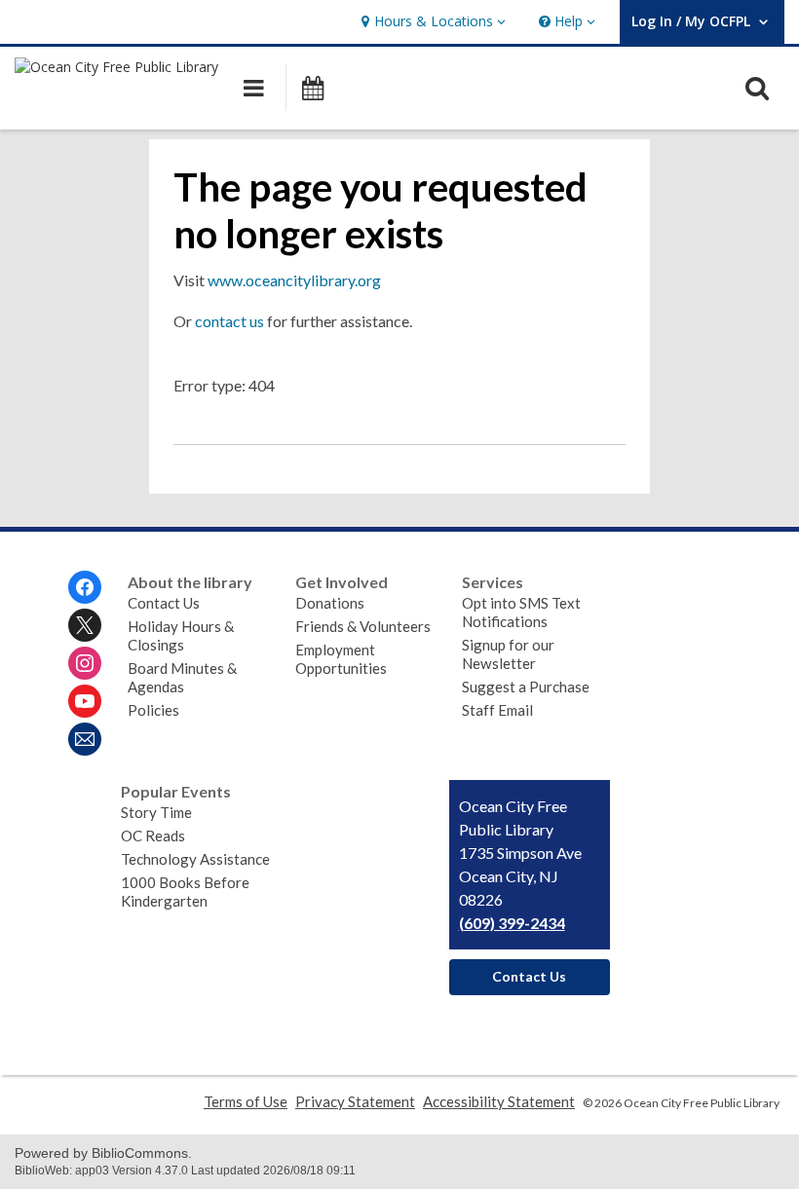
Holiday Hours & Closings (181, 635)
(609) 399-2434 (512, 922)
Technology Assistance (195, 859)
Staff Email (497, 710)
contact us (229, 321)
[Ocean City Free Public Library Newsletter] (84, 739)
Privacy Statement (355, 1101)
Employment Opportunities (341, 659)
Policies (153, 710)
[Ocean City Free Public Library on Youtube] (84, 701)
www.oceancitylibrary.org (294, 280)
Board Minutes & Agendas (182, 677)
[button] (431, 22)
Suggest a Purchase (526, 686)
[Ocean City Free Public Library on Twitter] (84, 625)
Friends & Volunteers (363, 626)
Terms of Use (245, 1101)
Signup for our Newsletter (508, 654)
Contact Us (164, 603)
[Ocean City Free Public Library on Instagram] (84, 663)
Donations (329, 603)
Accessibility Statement (499, 1101)
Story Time (156, 812)
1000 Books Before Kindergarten (185, 891)
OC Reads (153, 835)
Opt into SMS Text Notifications (521, 612)
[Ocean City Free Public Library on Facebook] (84, 587)
